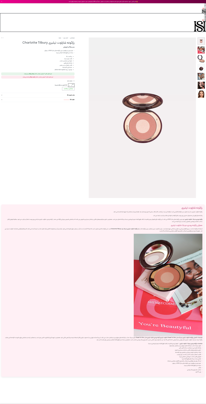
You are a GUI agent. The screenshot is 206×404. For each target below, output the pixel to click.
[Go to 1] (201, 41)
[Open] (205, 7)
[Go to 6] (201, 85)
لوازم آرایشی (72, 38)
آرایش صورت (65, 38)
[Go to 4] (201, 67)
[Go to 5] (201, 76)
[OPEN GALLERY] (142, 118)
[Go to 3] (201, 58)
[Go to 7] (201, 94)
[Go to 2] (201, 50)
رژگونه (60, 38)
